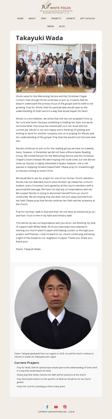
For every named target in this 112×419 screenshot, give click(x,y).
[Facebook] (47, 406)
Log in (71, 412)
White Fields (56, 7)
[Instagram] (65, 406)
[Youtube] (56, 406)
